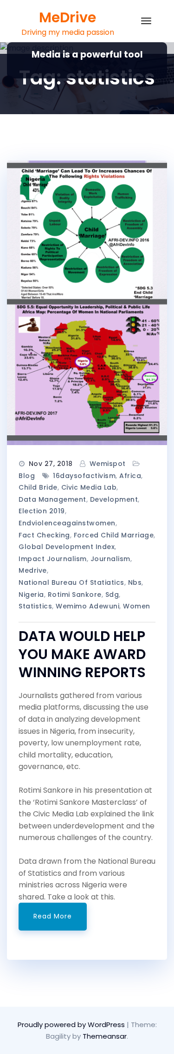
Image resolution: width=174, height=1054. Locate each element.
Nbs (135, 582)
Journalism (110, 558)
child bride (38, 487)
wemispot (108, 463)
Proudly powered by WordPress (72, 1024)
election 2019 (42, 511)
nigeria (31, 594)
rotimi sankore (75, 594)
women (136, 606)
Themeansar (105, 1036)
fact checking (44, 535)
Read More (52, 916)
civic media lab (89, 487)
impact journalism (53, 558)
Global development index (67, 546)
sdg (112, 594)
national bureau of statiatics (71, 582)
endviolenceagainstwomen (67, 523)
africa (130, 475)
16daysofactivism (84, 475)
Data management (52, 499)
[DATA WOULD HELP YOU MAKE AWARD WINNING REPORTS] (87, 303)
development (114, 499)
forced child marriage (114, 535)
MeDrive (67, 17)
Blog (27, 475)
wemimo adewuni (87, 606)
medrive (33, 570)
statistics (35, 606)
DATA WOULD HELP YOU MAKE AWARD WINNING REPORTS (82, 654)
